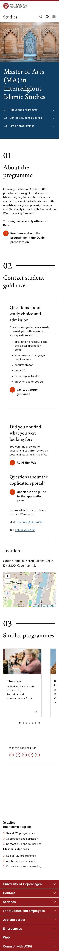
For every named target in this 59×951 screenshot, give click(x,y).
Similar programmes (22, 125)
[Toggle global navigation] (54, 7)
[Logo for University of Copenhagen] (25, 6)
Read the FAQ (26, 462)
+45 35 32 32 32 (25, 529)
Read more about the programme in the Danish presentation (28, 237)
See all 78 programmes (20, 833)
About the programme (23, 109)
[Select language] (47, 16)
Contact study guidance (27, 392)
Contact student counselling (23, 844)
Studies (10, 17)
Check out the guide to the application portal (31, 496)
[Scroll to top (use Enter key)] (53, 900)
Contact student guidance (26, 117)
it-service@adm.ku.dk (28, 522)
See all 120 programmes (21, 855)
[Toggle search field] (41, 17)
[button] (53, 17)
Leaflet (34, 606)
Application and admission (22, 838)
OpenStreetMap (48, 606)
